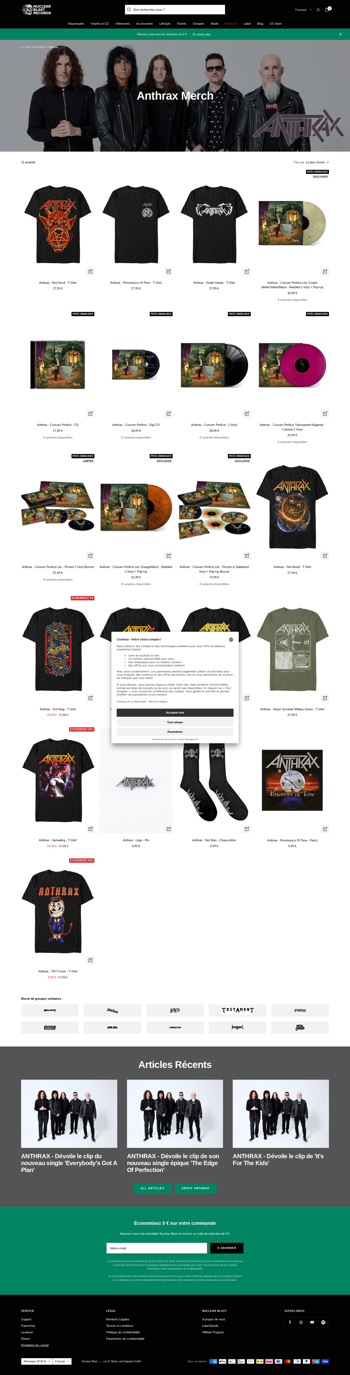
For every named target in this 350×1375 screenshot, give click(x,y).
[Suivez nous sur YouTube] (312, 1322)
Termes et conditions (119, 1325)
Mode (214, 23)
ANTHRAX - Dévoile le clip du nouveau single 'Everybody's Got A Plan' (69, 1163)
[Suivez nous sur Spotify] (323, 1322)
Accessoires (144, 23)
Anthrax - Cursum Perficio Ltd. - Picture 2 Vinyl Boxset (58, 567)
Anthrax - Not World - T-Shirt (292, 567)
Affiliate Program (213, 1332)
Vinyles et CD (100, 23)
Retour (25, 1338)
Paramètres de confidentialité (125, 1338)
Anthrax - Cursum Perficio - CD (58, 424)
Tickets (181, 23)
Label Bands (210, 1325)
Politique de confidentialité (123, 1332)
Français (300, 9)
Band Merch (39, 47)
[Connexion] (318, 9)
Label (247, 23)
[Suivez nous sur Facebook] (290, 1322)
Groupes (198, 23)
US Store (276, 23)
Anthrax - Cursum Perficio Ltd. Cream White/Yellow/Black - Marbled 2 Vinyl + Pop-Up (292, 285)
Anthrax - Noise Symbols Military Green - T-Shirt (292, 709)
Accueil (25, 47)
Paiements (28, 1325)
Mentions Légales (117, 1319)
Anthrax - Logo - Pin (136, 840)
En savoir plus (202, 34)
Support (26, 1319)
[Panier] (327, 10)
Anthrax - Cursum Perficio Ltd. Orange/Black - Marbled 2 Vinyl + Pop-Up (136, 569)
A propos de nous (213, 1319)
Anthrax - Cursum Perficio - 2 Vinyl (214, 424)
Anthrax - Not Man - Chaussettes (214, 840)
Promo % (231, 23)
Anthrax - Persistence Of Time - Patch (292, 840)
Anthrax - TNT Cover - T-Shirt (57, 971)
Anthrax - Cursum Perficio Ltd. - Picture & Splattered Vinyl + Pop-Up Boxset (214, 569)
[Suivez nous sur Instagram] (301, 1322)
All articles (152, 1188)
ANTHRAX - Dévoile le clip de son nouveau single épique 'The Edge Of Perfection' (173, 1163)
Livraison (27, 1332)
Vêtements (122, 23)
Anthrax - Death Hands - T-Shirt (214, 282)
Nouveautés (76, 23)
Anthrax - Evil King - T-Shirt (58, 709)
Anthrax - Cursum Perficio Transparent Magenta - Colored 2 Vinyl (292, 427)
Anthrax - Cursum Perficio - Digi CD (136, 424)
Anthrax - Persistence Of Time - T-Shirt (136, 282)
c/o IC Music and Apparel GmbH (122, 1361)
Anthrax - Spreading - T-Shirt (58, 840)
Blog (260, 23)
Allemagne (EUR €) (35, 1361)
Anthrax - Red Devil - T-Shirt (57, 282)
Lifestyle (164, 23)
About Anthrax (195, 1188)
